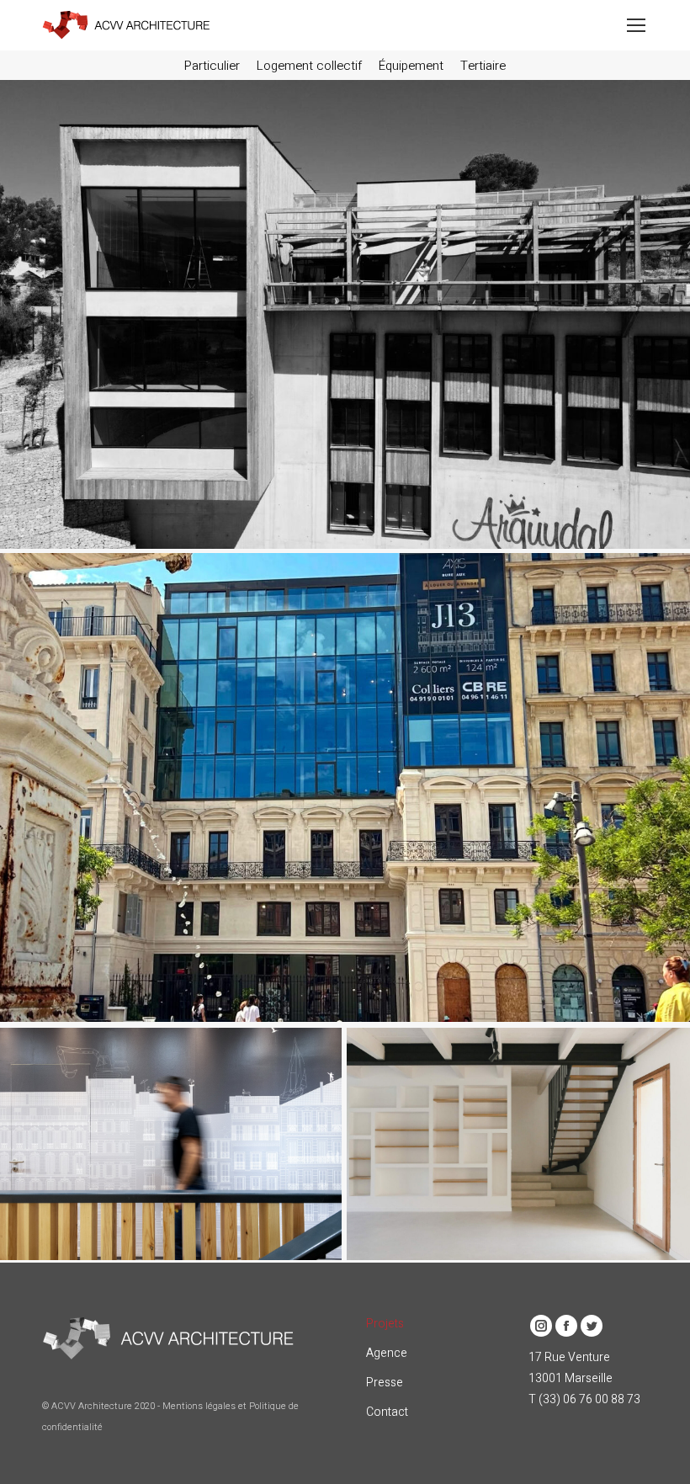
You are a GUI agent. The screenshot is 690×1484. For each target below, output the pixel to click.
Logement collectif (309, 65)
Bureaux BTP (167, 1116)
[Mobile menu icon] (636, 25)
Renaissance (344, 759)
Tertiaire (483, 65)
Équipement (411, 65)
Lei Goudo (522, 1116)
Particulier (212, 65)
